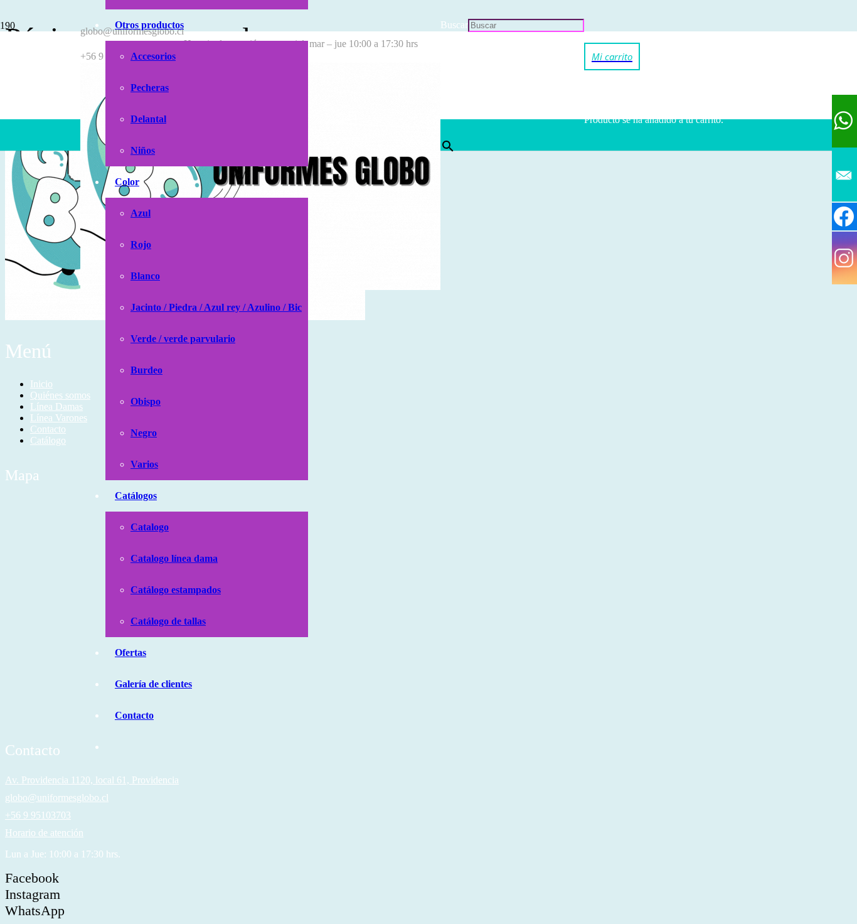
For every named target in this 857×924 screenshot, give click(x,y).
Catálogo (48, 440)
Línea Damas (56, 406)
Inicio (41, 384)
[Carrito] (612, 56)
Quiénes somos (60, 395)
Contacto (48, 429)
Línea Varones (58, 417)
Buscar (454, 24)
